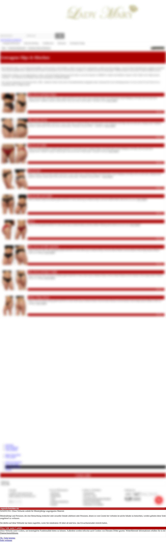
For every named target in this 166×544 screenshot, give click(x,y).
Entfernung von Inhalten (93, 504)
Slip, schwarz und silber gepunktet (43, 247)
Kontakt (54, 504)
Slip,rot (31, 221)
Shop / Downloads (13, 467)
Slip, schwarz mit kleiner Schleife (42, 272)
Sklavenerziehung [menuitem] (31, 43)
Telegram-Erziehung (13, 462)
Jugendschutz (89, 493)
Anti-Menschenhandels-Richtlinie (97, 499)
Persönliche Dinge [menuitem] (77, 43)
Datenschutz (56, 496)
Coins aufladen (11, 450)
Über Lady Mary (12, 464)
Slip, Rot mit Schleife (37, 145)
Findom (8, 469)
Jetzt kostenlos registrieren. (11, 40)
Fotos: (5, 484)
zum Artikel (112, 100)
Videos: (5, 482)
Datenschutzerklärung (9, 533)
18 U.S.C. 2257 (90, 496)
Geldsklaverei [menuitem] (48, 43)
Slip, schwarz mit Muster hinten (42, 94)
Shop (4, 48)
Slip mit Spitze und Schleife (40, 196)
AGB (53, 499)
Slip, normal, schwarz (37, 120)
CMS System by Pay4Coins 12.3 (22, 496)
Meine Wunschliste (13, 455)
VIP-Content (10, 457)
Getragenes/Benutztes (17, 48)
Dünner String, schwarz (38, 297)
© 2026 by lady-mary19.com (20, 493)
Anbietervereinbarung (59, 501)
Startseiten (9, 445)
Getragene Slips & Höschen (39, 48)
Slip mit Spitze (34, 171)
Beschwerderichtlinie (92, 501)
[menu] (43, 43)
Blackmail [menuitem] (62, 43)
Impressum (55, 493)
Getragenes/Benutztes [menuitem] (11, 43)
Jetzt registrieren (11, 447)
